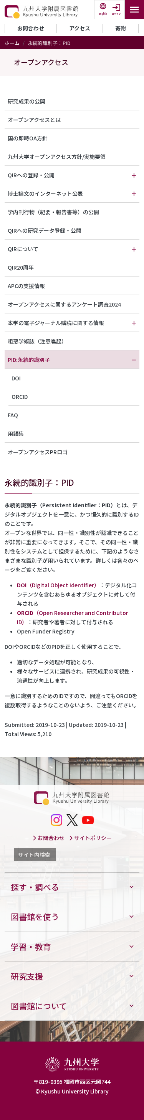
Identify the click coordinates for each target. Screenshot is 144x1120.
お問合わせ (30, 28)
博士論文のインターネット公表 (45, 193)
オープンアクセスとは (34, 119)
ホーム (12, 43)
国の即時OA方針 (28, 138)
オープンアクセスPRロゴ (38, 452)
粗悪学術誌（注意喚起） (37, 341)
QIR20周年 (21, 267)
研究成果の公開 (26, 101)
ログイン (116, 13)
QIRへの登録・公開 (31, 175)
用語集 (16, 433)
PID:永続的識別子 (29, 359)
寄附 (120, 28)
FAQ (13, 415)
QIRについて (23, 249)
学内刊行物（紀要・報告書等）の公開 (53, 212)
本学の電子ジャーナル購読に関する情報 (56, 323)
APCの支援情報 (26, 286)
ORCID (20, 396)
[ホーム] (42, 12)
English (103, 13)
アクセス (79, 28)
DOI (16, 378)
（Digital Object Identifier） (58, 585)
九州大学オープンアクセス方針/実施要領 (57, 156)
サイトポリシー (92, 838)
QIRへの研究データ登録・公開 (44, 230)
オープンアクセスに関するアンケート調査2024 (64, 304)
